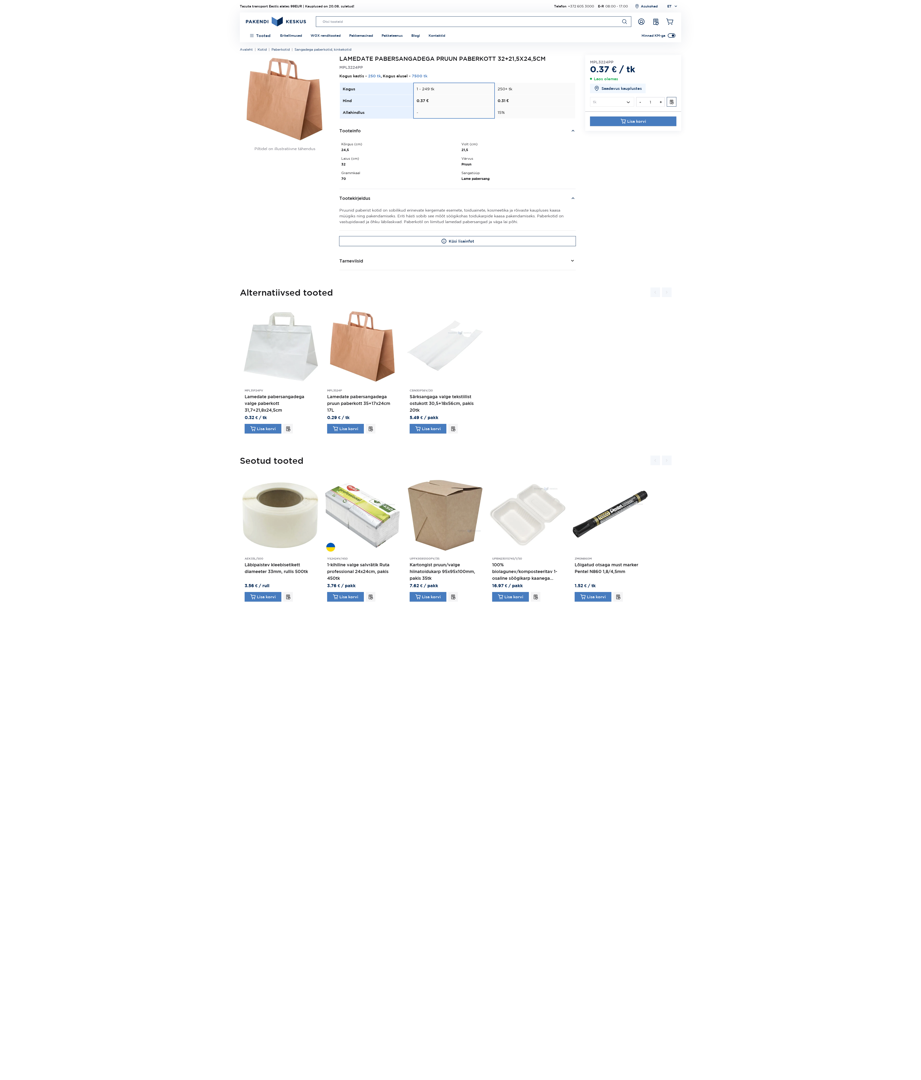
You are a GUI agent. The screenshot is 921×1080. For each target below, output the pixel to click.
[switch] (671, 35)
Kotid (262, 49)
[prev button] (655, 292)
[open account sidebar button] (641, 21)
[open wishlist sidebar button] (655, 21)
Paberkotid (281, 49)
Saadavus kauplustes (622, 88)
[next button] (667, 292)
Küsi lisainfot (461, 241)
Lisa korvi (636, 121)
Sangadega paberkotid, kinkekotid (323, 49)
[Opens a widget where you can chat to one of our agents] (903, 1072)
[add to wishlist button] (671, 102)
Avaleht (246, 49)
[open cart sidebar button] (670, 21)
